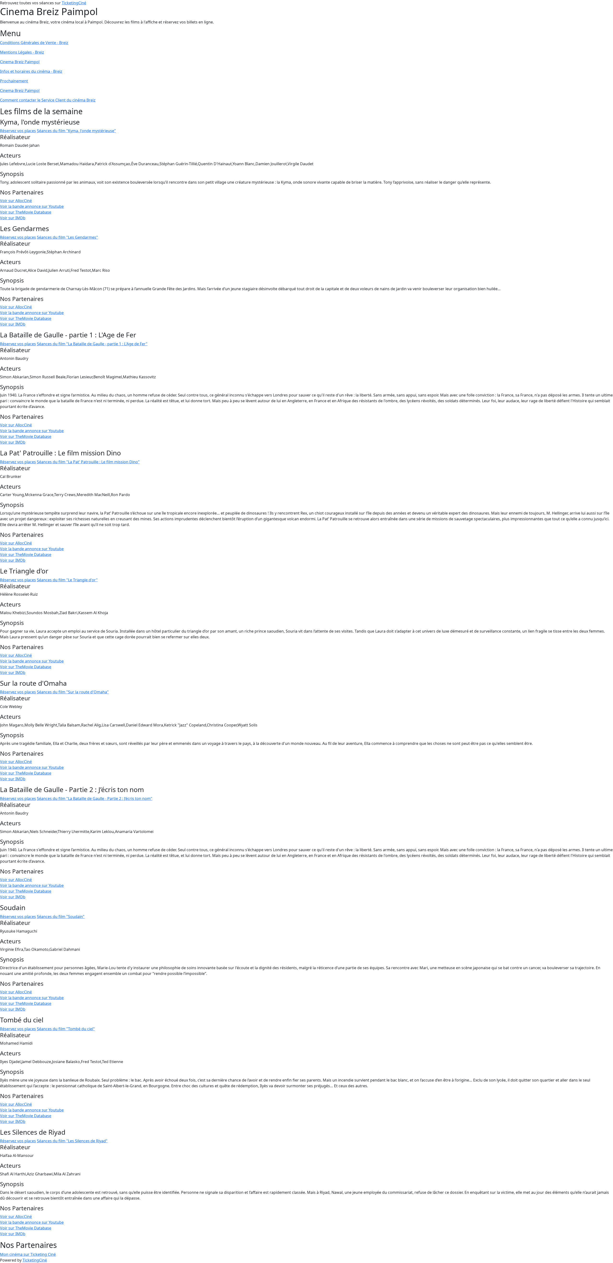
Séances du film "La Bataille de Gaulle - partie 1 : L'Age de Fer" (92, 343)
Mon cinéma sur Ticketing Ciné (28, 1254)
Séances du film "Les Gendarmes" (67, 237)
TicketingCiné (74, 3)
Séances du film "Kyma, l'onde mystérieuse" (76, 130)
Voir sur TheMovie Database (25, 212)
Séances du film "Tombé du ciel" (66, 1028)
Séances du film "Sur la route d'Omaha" (73, 692)
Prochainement (14, 81)
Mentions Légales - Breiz (22, 52)
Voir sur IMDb (12, 218)
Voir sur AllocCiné (16, 200)
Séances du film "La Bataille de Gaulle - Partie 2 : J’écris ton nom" (94, 798)
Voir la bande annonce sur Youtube (32, 206)
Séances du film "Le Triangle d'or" (67, 580)
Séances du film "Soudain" (61, 916)
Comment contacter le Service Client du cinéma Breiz (48, 100)
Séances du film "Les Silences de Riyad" (72, 1141)
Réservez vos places (18, 130)
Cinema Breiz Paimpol (20, 61)
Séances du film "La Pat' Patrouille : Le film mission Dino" (88, 461)
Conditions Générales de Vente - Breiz (34, 42)
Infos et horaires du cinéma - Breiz (31, 71)
